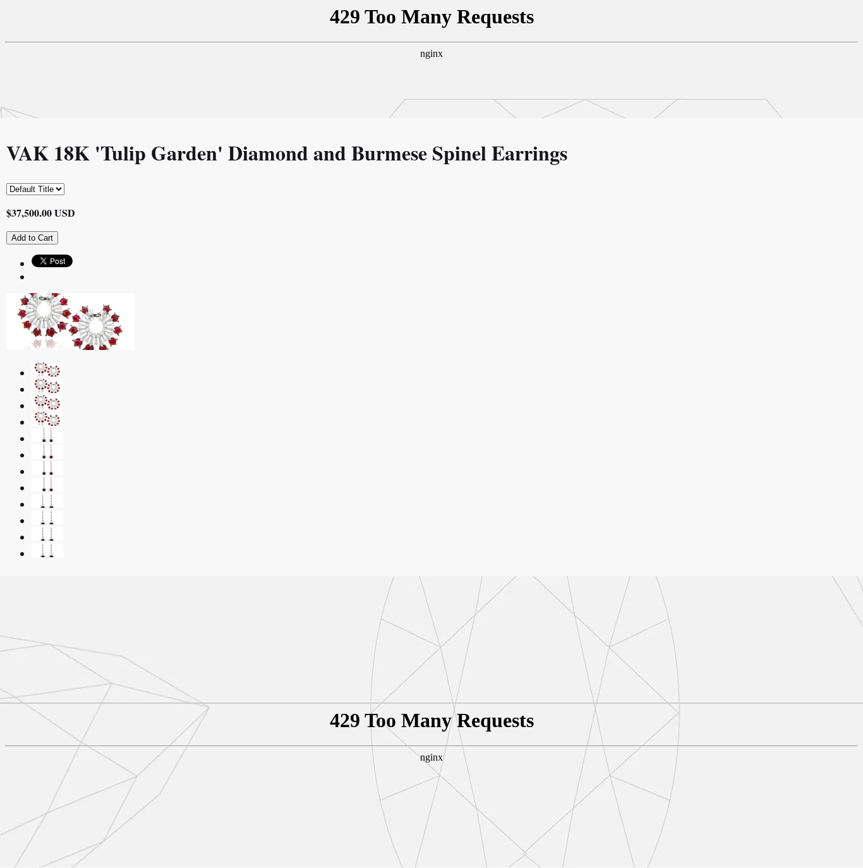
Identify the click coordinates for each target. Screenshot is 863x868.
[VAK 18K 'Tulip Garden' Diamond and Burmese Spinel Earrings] (47, 372)
